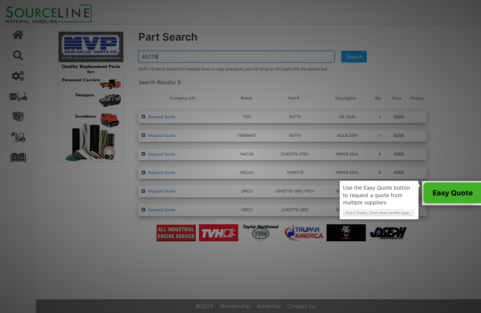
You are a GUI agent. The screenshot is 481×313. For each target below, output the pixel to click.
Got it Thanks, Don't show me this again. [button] (378, 213)
